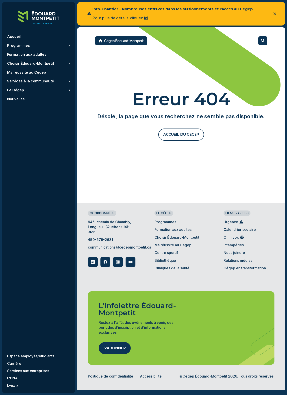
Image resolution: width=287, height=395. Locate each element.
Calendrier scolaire (240, 229)
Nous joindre (234, 252)
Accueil (14, 36)
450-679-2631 (100, 239)
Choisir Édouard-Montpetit (176, 237)
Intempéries (234, 245)
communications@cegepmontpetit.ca (119, 247)
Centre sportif (166, 252)
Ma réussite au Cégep (172, 245)
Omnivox (232, 237)
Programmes (165, 222)
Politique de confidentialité (110, 376)
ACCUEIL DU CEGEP (181, 134)
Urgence (231, 222)
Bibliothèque (165, 260)
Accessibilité (151, 376)
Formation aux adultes (172, 229)
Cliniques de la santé (171, 268)
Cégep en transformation (245, 268)
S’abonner (115, 348)
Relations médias (238, 260)
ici (146, 18)
